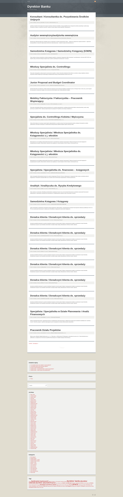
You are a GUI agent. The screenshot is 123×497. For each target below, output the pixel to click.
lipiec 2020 (33, 394)
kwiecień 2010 (33, 440)
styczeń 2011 (33, 435)
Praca (32, 378)
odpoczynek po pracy (60, 484)
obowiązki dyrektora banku (48, 484)
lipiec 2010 (33, 438)
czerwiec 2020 (33, 395)
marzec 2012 (33, 429)
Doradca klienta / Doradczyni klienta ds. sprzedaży (57, 217)
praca (75, 484)
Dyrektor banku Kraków (35, 460)
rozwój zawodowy (32, 486)
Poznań (70, 484)
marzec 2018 (33, 422)
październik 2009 (34, 447)
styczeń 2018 (33, 424)
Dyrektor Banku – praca (35, 459)
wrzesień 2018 (33, 416)
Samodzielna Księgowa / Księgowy (49, 201)
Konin (85, 483)
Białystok (50, 481)
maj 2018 (32, 420)
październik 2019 (34, 403)
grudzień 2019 (33, 401)
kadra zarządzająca (67, 483)
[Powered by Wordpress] (93, 495)
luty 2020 (32, 398)
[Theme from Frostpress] (95, 495)
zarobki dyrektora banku (89, 486)
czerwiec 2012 (33, 426)
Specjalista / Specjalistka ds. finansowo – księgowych (59, 170)
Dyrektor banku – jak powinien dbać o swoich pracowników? (42, 368)
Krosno (30, 484)
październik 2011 (34, 431)
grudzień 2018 (33, 412)
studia (37, 486)
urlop (44, 486)
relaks (91, 484)
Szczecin (40, 486)
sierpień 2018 (33, 417)
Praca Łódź (33, 472)
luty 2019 (32, 410)
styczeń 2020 (33, 399)
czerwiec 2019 (33, 406)
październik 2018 (34, 415)
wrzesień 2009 (33, 448)
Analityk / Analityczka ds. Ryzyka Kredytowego (55, 185)
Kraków (91, 483)
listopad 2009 (33, 445)
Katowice (82, 483)
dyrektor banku (33, 458)
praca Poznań (33, 466)
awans (30, 481)
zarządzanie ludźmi (33, 487)
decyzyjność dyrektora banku (61, 481)
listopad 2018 (33, 413)
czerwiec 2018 (33, 419)
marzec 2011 (33, 434)
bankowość (44, 481)
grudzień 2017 (33, 425)
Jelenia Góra (60, 483)
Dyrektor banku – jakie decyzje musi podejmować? (40, 370)
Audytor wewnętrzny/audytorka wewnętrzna (54, 35)
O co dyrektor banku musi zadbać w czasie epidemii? (41, 365)
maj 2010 (32, 439)
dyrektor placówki (43, 483)
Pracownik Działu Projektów (45, 330)
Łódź (42, 487)
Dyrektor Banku (39, 6)
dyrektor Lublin (33, 462)
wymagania (68, 486)
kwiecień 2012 (33, 428)
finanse (53, 483)
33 (33, 343)
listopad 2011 (33, 430)
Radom (84, 484)
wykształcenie (63, 486)
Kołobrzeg (88, 483)
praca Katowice (34, 464)
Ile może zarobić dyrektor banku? (37, 367)
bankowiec (35, 481)
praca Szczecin (33, 467)
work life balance (53, 486)
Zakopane (83, 486)
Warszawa (47, 486)
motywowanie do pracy (35, 484)
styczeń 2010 (33, 444)
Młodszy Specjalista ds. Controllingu (50, 66)
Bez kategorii (33, 457)
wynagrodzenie (74, 486)
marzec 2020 (33, 397)
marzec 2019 (33, 408)
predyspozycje (80, 484)
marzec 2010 (33, 442)
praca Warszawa (34, 468)
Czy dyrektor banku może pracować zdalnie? (39, 366)
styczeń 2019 (33, 411)
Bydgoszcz (54, 481)
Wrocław (59, 486)
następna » (36, 343)
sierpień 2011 (33, 433)
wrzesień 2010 (33, 437)
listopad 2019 (33, 402)
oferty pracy (66, 484)
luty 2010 (32, 443)
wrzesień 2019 (33, 404)
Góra (57, 483)
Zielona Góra (39, 487)
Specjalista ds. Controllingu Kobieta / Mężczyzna (56, 117)
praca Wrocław (33, 469)
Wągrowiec (79, 486)
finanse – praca (34, 463)
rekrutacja (88, 484)
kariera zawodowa (76, 483)
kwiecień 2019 (33, 407)
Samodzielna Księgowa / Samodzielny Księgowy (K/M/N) (61, 51)
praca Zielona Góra (34, 471)
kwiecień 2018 (33, 421)
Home (28, 1)
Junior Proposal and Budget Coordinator (52, 82)
